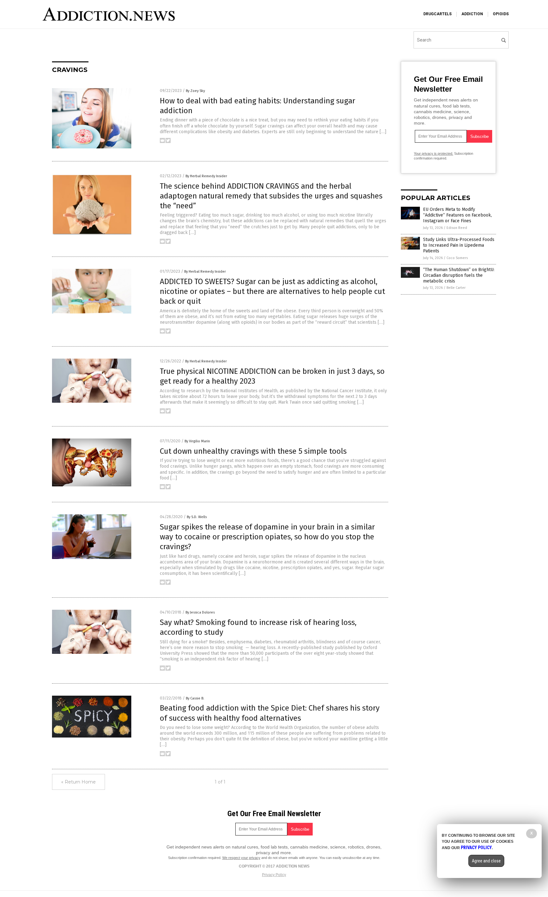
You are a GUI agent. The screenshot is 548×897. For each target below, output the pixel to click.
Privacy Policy (274, 875)
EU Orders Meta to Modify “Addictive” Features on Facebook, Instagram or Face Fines (457, 215)
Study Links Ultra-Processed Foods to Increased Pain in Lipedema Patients (458, 245)
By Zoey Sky (195, 91)
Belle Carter (456, 288)
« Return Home (78, 782)
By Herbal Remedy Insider (206, 176)
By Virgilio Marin (197, 441)
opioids (501, 14)
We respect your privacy (241, 858)
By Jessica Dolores (200, 612)
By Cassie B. (195, 698)
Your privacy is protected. (433, 153)
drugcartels (437, 14)
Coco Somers (457, 258)
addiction (472, 14)
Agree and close (486, 860)
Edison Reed (457, 228)
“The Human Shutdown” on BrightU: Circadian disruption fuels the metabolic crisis (458, 275)
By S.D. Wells (197, 517)
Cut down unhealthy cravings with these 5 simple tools (253, 451)
